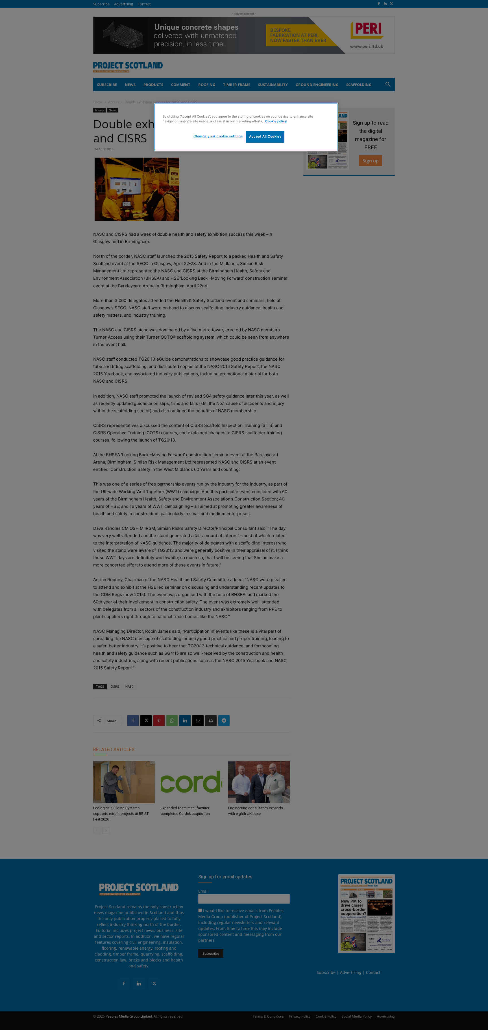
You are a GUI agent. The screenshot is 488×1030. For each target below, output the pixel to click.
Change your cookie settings (218, 136)
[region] (246, 127)
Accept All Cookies (265, 136)
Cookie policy (276, 121)
